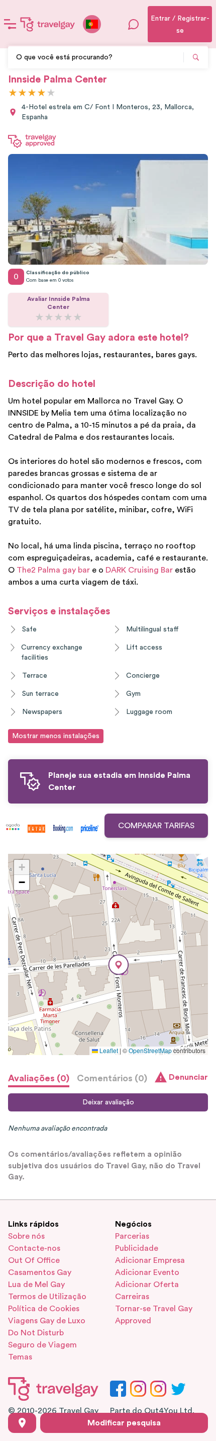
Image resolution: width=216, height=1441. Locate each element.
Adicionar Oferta (147, 1284)
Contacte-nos (34, 1248)
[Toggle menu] (10, 24)
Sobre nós (26, 1236)
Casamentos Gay (39, 1272)
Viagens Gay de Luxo (46, 1321)
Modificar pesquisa (124, 1423)
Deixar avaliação (108, 1102)
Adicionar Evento (147, 1272)
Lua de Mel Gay (36, 1284)
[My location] (22, 1423)
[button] (118, 964)
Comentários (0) (112, 1078)
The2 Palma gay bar (53, 570)
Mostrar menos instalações (55, 736)
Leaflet (108, 1050)
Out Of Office (34, 1260)
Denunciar (188, 1077)
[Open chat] (134, 24)
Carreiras (132, 1297)
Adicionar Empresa (150, 1260)
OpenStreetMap (150, 1050)
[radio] (13, 93)
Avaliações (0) (38, 1078)
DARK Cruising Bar (139, 570)
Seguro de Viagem (42, 1345)
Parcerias (132, 1236)
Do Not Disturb (36, 1333)
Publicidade (136, 1248)
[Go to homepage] (47, 24)
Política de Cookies (43, 1309)
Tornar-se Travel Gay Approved (153, 1315)
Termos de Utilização (47, 1297)
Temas (20, 1357)
